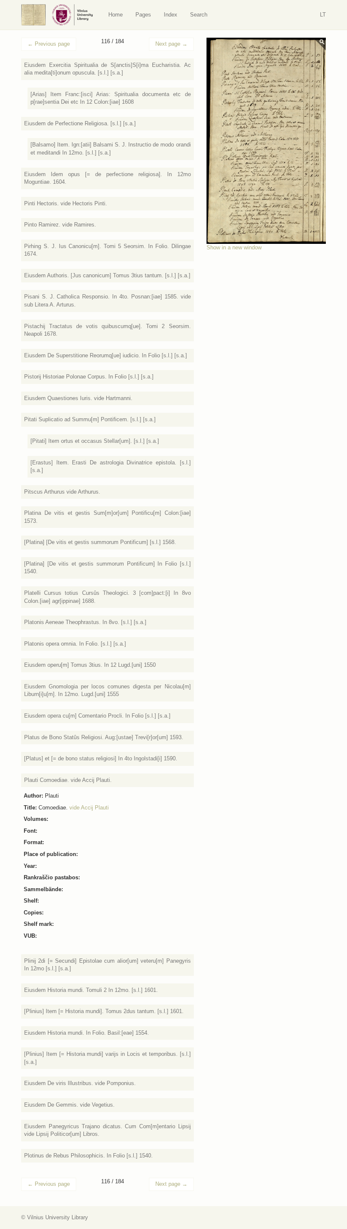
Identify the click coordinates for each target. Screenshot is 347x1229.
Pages (143, 14)
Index (170, 14)
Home (115, 14)
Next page (171, 44)
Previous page (49, 44)
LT (323, 14)
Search (198, 14)
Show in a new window (234, 247)
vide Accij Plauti (89, 807)
